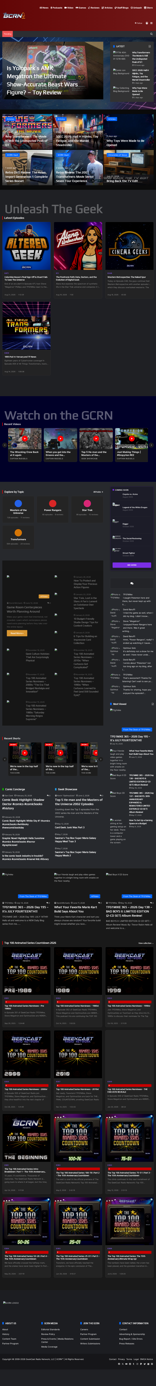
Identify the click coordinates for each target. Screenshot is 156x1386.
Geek (10, 565)
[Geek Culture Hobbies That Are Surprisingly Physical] (8, 650)
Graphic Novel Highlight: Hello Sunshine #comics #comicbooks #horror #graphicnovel (23, 841)
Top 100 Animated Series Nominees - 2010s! (77, 1089)
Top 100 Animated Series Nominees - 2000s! (26, 1089)
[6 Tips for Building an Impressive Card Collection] (56, 632)
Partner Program (10, 1343)
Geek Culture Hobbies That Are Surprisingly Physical (37, 657)
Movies (26, 565)
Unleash (137, 7)
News (45, 7)
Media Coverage (49, 1347)
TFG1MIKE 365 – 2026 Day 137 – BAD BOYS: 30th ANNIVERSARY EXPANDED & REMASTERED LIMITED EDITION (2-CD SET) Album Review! (141, 802)
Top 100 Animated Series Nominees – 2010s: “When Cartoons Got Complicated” (84, 660)
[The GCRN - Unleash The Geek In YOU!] (13, 15)
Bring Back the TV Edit (122, 181)
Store (150, 7)
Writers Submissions (90, 1343)
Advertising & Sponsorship (132, 1334)
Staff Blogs (123, 7)
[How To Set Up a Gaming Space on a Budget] (118, 831)
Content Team (9, 1339)
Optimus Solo (129, 648)
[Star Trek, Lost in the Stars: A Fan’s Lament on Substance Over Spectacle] (56, 594)
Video (70, 7)
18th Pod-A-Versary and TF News (20, 357)
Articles (108, 7)
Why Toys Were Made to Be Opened (139, 91)
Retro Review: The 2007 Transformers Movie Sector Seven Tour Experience (75, 177)
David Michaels (15, 603)
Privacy (121, 1359)
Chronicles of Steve (117, 155)
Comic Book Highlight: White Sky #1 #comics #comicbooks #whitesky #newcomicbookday (26, 824)
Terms (129, 1359)
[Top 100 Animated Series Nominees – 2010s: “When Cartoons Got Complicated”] (56, 650)
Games (82, 7)
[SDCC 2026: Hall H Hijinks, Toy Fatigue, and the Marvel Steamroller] (121, 74)
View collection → (146, 943)
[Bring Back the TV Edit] (129, 167)
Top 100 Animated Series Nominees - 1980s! (77, 1006)
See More (132, 565)
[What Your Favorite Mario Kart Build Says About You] (118, 760)
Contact (123, 1329)
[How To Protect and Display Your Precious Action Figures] (56, 577)
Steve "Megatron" (131, 621)
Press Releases (126, 1343)
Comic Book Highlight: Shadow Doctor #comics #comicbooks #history (23, 804)
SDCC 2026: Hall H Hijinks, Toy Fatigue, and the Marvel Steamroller (77, 141)
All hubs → (98, 492)
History (5, 1334)
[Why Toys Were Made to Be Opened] (121, 92)
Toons (72, 565)
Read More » (17, 633)
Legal (136, 1359)
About (5, 1329)
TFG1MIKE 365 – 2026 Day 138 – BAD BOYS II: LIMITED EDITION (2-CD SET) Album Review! (129, 911)
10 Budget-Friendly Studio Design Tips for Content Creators (86, 622)
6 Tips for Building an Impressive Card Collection (85, 639)
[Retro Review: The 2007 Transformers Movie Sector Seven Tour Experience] (78, 167)
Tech (57, 565)
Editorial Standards (50, 1329)
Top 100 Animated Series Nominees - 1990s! (129, 1006)
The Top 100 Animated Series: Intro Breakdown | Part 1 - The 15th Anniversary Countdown (24, 1172)
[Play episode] (46, 265)
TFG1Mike (128, 594)
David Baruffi (129, 609)
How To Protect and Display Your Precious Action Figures (85, 584)
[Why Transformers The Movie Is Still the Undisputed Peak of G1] (121, 56)
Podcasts (57, 7)
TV (86, 565)
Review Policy (48, 1334)
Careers (84, 1329)
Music (42, 565)
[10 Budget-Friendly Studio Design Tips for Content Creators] (56, 615)
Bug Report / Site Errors (130, 1339)
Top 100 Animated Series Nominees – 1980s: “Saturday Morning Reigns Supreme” (36, 712)
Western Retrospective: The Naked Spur (127, 277)
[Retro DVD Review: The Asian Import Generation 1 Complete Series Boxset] (27, 167)
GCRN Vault (12, 155)
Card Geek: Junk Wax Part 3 (69, 827)
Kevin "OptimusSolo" (66, 795)
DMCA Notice (146, 1359)
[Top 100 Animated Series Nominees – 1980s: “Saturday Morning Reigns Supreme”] (8, 702)
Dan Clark (9, 795)
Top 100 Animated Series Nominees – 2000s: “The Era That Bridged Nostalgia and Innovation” (37, 685)
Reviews (94, 7)
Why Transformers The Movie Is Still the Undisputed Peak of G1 (26, 141)
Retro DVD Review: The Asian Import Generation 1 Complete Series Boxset (26, 177)
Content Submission (90, 1339)
